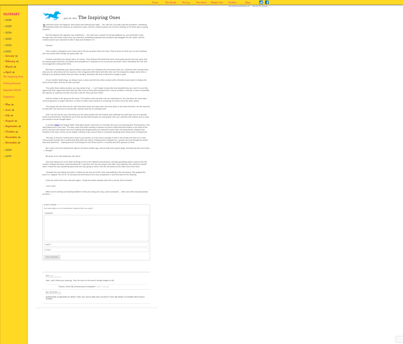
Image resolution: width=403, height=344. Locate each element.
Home (155, 2)
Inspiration (9, 96)
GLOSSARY (11, 14)
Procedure (201, 2)
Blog (247, 2)
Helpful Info (217, 2)
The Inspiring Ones (13, 76)
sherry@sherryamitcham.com (239, 6)
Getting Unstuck (11, 83)
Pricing (186, 2)
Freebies (232, 2)
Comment (49, 213)
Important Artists (12, 89)
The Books (170, 2)
